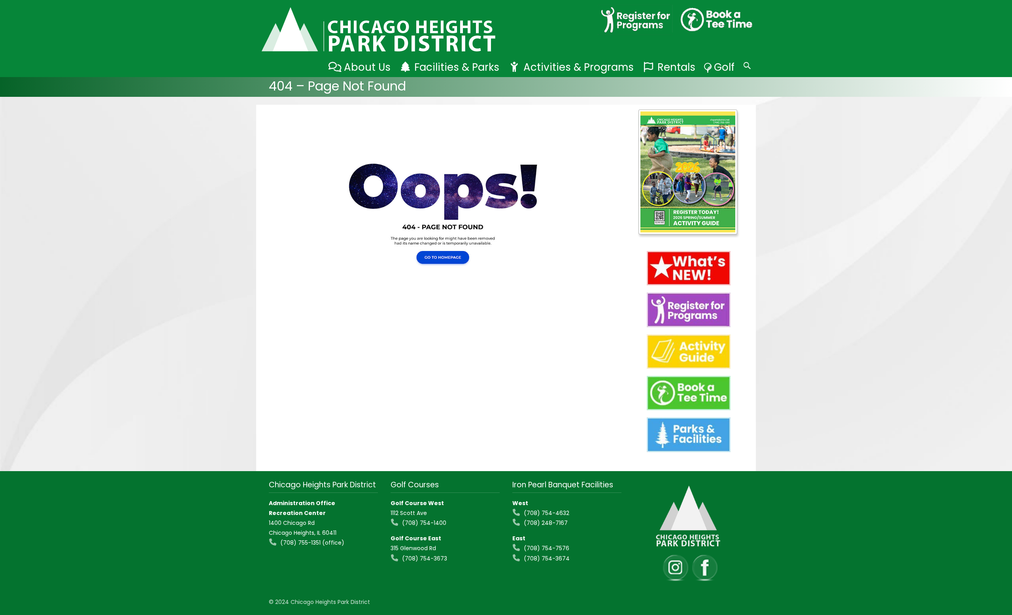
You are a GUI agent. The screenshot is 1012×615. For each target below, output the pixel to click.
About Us (367, 67)
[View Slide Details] (687, 171)
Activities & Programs (578, 67)
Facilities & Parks (456, 67)
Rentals (676, 67)
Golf (724, 67)
